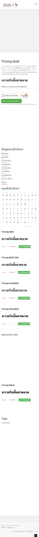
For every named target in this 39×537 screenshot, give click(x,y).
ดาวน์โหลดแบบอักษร (12, 101)
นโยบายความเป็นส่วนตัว (18, 531)
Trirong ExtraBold (10, 309)
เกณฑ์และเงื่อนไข (29, 531)
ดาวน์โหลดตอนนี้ (25, 246)
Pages (36, 531)
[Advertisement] (19, 30)
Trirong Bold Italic (10, 257)
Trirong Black (8, 385)
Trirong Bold (7, 232)
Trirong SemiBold (10, 283)
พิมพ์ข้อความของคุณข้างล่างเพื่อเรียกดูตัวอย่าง (14, 86)
